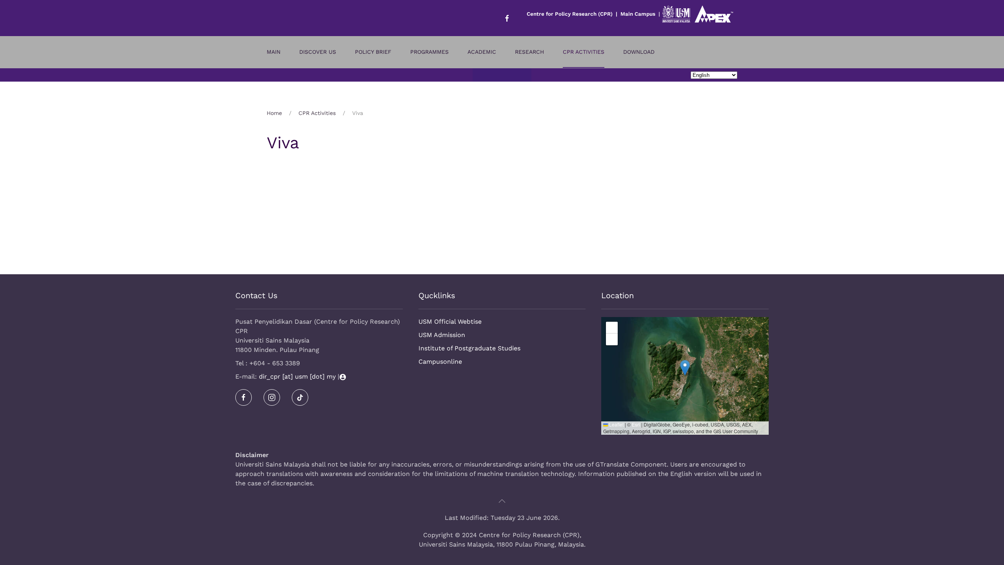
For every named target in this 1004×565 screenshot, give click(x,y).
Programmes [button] (429, 52)
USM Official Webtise (450, 321)
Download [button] (639, 52)
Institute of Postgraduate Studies (469, 348)
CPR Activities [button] (583, 52)
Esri (636, 424)
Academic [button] (481, 52)
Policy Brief (373, 52)
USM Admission (441, 335)
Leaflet (616, 424)
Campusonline (440, 361)
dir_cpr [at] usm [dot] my (297, 376)
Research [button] (529, 52)
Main (273, 52)
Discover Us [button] (317, 52)
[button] (685, 368)
